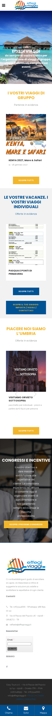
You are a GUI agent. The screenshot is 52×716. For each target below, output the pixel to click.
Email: (10, 640)
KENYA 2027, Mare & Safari (25, 160)
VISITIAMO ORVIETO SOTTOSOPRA (21, 399)
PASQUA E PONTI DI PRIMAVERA (20, 272)
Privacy (31, 695)
